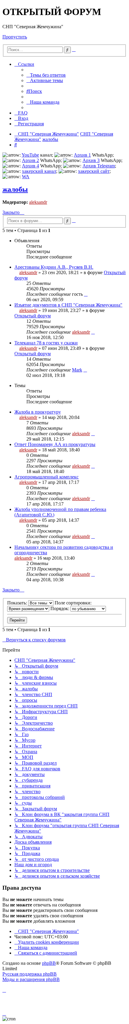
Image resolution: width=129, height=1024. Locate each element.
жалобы (15, 189)
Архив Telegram (98, 165)
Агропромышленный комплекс (46, 476)
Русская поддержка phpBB (29, 974)
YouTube (30, 154)
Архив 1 (82, 154)
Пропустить (14, 36)
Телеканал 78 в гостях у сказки (46, 342)
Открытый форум (32, 315)
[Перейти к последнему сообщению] (86, 294)
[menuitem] (46, 75)
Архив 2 (30, 160)
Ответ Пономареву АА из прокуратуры (54, 444)
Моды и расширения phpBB (31, 979)
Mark (77, 369)
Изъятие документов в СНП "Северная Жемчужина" (68, 304)
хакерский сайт (94, 171)
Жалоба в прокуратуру (37, 411)
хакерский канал (39, 171)
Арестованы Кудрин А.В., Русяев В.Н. (53, 267)
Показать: (17, 602)
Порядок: (60, 608)
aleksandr (38, 202)
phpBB (49, 963)
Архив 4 (30, 165)
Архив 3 (91, 160)
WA (25, 176)
